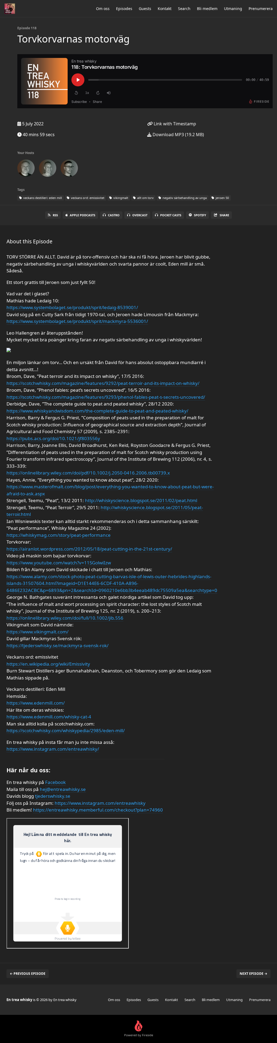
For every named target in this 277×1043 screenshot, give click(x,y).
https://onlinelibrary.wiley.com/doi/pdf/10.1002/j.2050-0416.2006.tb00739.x (88, 473)
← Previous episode (27, 973)
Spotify (200, 215)
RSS (55, 215)
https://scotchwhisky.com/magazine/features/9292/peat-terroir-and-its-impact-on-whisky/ (102, 383)
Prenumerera (261, 8)
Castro (114, 215)
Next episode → (253, 973)
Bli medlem (207, 8)
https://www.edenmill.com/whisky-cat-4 (48, 717)
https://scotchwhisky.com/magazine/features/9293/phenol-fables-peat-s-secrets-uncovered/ (105, 397)
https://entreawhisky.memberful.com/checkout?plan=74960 (98, 810)
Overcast (139, 215)
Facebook (55, 782)
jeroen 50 (222, 198)
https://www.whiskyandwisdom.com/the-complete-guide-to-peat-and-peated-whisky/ (97, 411)
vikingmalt (120, 198)
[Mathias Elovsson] (69, 169)
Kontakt (165, 8)
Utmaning (233, 8)
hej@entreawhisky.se (63, 789)
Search (184, 8)
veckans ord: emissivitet (87, 198)
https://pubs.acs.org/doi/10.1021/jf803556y (53, 438)
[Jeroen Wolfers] (26, 169)
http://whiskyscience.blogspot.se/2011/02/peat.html (141, 500)
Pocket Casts (170, 215)
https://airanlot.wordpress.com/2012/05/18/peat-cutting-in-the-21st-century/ (89, 549)
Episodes (124, 8)
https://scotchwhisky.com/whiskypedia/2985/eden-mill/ (65, 730)
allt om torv (145, 198)
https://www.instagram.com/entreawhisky (100, 803)
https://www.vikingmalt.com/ (37, 632)
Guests (145, 8)
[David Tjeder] (47, 169)
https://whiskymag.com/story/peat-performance (58, 535)
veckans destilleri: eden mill (42, 198)
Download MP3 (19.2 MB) (177, 135)
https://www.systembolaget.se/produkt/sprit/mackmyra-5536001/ (77, 321)
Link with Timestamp (174, 124)
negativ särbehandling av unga (184, 198)
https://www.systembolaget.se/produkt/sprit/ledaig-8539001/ (72, 307)
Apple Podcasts (82, 215)
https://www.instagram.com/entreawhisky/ (52, 749)
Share (224, 215)
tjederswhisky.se (52, 796)
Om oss (103, 8)
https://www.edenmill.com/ (35, 703)
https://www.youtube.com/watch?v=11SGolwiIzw (58, 563)
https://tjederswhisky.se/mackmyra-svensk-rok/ (57, 645)
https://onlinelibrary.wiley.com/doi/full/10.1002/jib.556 (64, 618)
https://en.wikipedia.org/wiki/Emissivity (48, 664)
